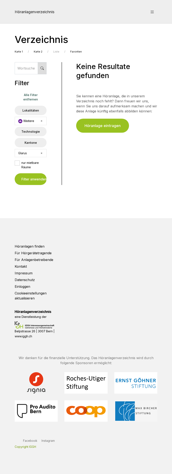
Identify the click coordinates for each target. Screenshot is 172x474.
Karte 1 (19, 51)
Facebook (30, 440)
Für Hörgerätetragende (33, 253)
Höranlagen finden (29, 246)
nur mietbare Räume (30, 165)
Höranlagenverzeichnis (34, 12)
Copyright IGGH (25, 446)
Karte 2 (38, 51)
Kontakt (21, 266)
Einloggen (22, 286)
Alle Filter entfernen (30, 97)
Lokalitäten (30, 110)
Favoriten (76, 51)
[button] (152, 12)
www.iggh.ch (23, 336)
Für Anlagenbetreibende (34, 260)
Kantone (31, 142)
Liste (56, 51)
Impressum (24, 273)
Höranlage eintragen (103, 125)
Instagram (48, 440)
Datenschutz (25, 280)
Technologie (30, 131)
